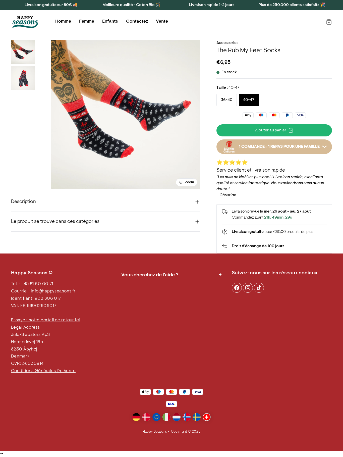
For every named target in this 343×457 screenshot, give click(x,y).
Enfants (110, 21)
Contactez (137, 21)
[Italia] (166, 417)
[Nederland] (177, 417)
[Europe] (156, 417)
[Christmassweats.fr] (25, 22)
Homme (63, 21)
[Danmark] (146, 417)
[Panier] (329, 22)
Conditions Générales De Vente (43, 371)
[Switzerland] (207, 417)
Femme (86, 21)
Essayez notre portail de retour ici (45, 320)
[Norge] (187, 417)
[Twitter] (259, 287)
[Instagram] (237, 287)
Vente (162, 21)
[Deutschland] (136, 417)
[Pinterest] (248, 287)
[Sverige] (197, 417)
